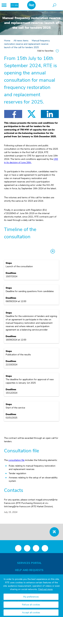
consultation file (16, 460)
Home (7, 41)
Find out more (45, 589)
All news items (21, 41)
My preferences (31, 597)
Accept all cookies (31, 613)
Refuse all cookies (31, 605)
